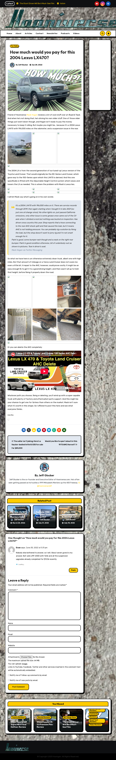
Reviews (93, 717)
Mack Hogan (32, 115)
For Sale (14, 46)
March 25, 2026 (19, 523)
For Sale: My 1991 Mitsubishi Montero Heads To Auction (18, 516)
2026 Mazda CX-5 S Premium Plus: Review (45, 724)
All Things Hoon (70, 717)
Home (9, 33)
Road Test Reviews (94, 721)
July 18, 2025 (69, 523)
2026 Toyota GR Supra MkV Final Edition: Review (19, 724)
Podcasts (65, 33)
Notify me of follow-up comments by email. (28, 675)
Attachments (13, 657)
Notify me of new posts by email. (24, 680)
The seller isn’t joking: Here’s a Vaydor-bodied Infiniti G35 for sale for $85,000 (27, 444)
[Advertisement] (100, 75)
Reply (73, 570)
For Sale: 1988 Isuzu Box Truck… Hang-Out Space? (44, 516)
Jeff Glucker (46, 475)
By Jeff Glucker (21, 65)
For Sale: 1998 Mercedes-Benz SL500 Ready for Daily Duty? (70, 516)
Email (10, 634)
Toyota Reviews (18, 717)
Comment (13, 590)
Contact (40, 33)
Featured (93, 714)
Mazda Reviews (44, 717)
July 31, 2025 (43, 523)
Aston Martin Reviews (95, 709)
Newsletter (52, 33)
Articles (28, 33)
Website (11, 645)
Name (10, 623)
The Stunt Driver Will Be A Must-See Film (71, 724)
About (18, 33)
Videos (76, 33)
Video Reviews (95, 725)
